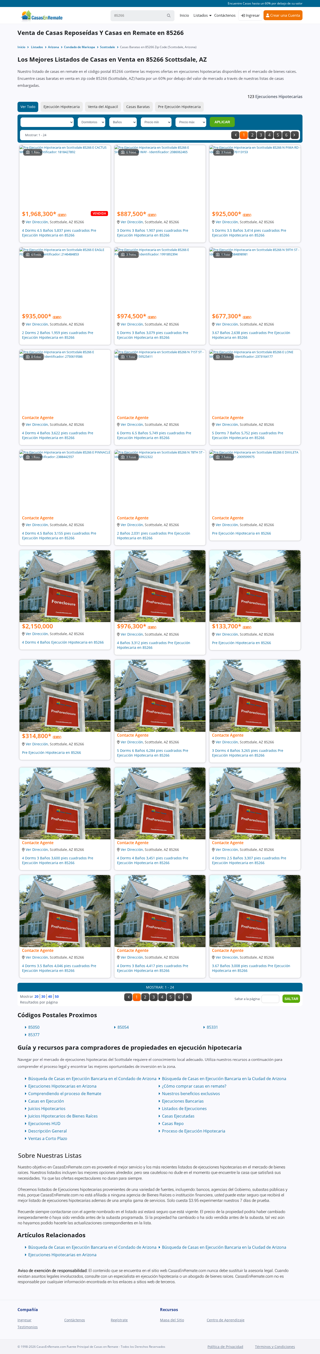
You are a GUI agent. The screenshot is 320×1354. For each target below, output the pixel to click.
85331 (212, 1027)
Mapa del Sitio (172, 1320)
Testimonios (28, 1327)
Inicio (184, 15)
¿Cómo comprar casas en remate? (194, 1086)
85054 (123, 1027)
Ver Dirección (37, 222)
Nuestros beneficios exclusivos (191, 1093)
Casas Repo (173, 1123)
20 (36, 996)
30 (43, 996)
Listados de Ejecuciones (184, 1108)
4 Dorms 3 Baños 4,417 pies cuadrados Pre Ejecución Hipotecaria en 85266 (152, 968)
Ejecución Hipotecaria (62, 106)
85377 (34, 1034)
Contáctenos (225, 15)
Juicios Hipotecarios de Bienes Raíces (63, 1116)
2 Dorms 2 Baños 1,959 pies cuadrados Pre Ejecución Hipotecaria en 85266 (57, 335)
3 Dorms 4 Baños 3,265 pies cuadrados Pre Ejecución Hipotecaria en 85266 (247, 753)
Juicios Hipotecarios (47, 1108)
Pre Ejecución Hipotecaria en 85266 (241, 533)
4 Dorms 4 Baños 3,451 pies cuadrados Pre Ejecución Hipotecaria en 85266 (152, 860)
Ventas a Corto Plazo (47, 1138)
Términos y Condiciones (275, 1346)
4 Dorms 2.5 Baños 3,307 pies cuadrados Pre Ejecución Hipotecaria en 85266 (249, 860)
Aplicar (222, 122)
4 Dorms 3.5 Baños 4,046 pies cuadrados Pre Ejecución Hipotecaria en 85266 (59, 968)
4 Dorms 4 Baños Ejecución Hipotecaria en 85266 (63, 642)
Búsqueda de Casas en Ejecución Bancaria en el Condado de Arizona (92, 1078)
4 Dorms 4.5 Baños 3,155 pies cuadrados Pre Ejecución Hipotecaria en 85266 (59, 535)
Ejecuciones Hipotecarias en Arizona (62, 1086)
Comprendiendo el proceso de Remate (64, 1093)
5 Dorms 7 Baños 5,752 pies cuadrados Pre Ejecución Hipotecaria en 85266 (247, 435)
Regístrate (119, 1320)
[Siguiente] (295, 135)
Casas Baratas (138, 106)
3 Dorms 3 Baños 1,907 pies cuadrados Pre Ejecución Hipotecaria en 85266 (152, 232)
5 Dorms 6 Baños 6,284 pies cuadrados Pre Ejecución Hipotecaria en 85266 (152, 753)
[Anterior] (235, 135)
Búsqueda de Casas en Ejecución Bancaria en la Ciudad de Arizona (224, 1078)
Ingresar (252, 15)
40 (50, 996)
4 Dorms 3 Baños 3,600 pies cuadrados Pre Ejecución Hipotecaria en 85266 (57, 860)
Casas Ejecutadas (178, 1116)
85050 (34, 1027)
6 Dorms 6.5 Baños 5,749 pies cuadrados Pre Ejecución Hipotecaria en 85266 (154, 435)
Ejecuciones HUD (44, 1123)
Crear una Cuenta (284, 15)
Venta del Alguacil (103, 106)
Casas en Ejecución (46, 1101)
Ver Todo (27, 106)
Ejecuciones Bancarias (183, 1101)
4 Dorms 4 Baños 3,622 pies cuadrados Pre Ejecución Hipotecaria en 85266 (57, 435)
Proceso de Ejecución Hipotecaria (193, 1131)
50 (57, 996)
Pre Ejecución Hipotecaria (179, 106)
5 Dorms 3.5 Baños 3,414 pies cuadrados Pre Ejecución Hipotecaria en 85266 (249, 232)
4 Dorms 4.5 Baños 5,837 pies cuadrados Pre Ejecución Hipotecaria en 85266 (59, 232)
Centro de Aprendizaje (225, 1320)
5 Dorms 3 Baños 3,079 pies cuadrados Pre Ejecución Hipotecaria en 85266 (152, 335)
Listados (201, 15)
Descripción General (47, 1131)
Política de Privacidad (225, 1346)
